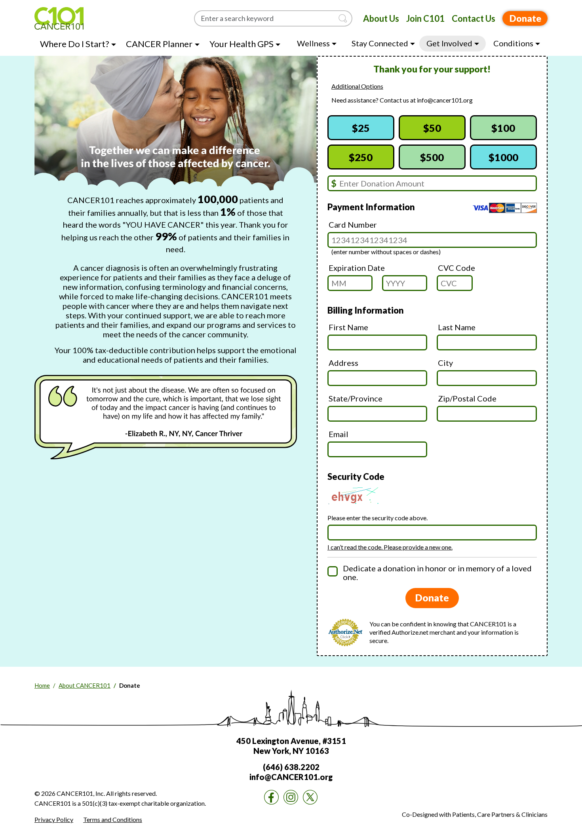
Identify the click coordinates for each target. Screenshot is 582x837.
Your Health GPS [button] (241, 43)
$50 (432, 128)
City (445, 362)
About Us (381, 18)
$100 (503, 128)
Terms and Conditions (112, 819)
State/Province (355, 398)
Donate (525, 18)
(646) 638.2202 (291, 767)
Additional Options (357, 86)
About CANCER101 (84, 685)
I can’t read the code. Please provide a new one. (390, 547)
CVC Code (456, 267)
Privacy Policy (53, 819)
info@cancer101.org (445, 100)
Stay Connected (380, 43)
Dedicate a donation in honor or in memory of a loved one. (437, 572)
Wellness (313, 43)
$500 (432, 157)
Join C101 (425, 18)
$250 (361, 157)
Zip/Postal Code (467, 398)
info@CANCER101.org (291, 777)
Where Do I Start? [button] (74, 43)
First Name (348, 327)
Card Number (353, 224)
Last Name (456, 327)
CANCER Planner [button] (159, 43)
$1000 (503, 157)
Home (42, 685)
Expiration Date (357, 267)
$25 (361, 128)
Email (338, 434)
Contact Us (473, 18)
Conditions (513, 43)
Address (343, 362)
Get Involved (449, 43)
